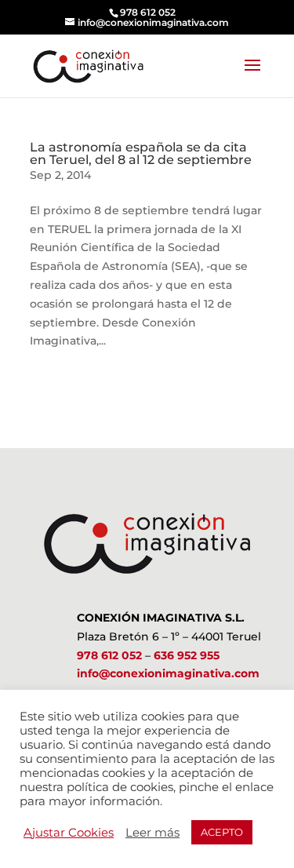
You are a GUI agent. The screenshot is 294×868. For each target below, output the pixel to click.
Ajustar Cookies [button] (69, 833)
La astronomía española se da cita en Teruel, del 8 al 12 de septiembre (141, 153)
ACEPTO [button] (222, 832)
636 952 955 (187, 655)
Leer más (152, 833)
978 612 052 (109, 655)
